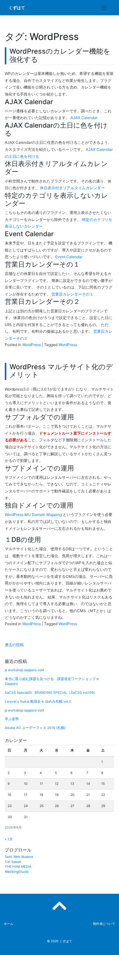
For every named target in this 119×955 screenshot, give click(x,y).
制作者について (104, 923)
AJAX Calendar (83, 117)
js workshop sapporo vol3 (24, 710)
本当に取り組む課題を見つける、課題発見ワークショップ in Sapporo (52, 681)
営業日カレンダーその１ (72, 294)
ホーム (8, 923)
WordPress (31, 344)
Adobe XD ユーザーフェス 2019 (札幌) (35, 728)
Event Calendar (69, 256)
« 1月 (9, 839)
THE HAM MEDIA (18, 867)
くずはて (17, 7)
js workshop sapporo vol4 (24, 670)
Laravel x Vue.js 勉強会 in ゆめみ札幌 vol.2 (38, 701)
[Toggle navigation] (104, 7)
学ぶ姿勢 (12, 719)
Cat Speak (13, 862)
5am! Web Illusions (19, 857)
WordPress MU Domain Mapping (33, 514)
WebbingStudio (17, 872)
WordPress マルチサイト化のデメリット (61, 371)
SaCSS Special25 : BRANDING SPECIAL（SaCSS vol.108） (51, 693)
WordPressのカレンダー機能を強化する (60, 55)
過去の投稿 (14, 644)
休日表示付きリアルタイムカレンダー (72, 187)
